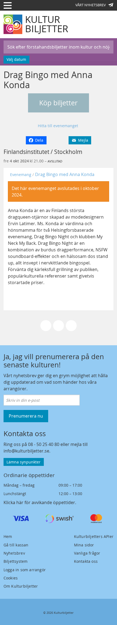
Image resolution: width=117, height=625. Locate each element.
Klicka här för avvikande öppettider (39, 502)
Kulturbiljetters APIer (93, 536)
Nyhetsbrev (14, 553)
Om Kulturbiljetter (21, 586)
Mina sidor (84, 544)
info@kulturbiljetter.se (26, 451)
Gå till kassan (16, 544)
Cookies (11, 578)
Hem (8, 536)
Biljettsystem (16, 561)
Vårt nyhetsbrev (90, 4)
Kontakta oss (86, 561)
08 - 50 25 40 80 (43, 444)
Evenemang (20, 174)
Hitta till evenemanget (58, 125)
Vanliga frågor (87, 553)
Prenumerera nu (26, 416)
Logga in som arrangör (25, 569)
